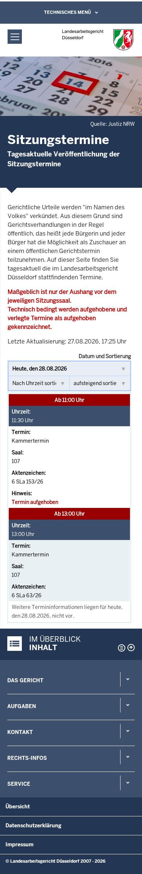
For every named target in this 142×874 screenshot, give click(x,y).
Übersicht (17, 806)
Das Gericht (25, 680)
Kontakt (20, 732)
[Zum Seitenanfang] (131, 647)
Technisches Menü (67, 12)
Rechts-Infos (27, 758)
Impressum (19, 844)
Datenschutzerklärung (33, 825)
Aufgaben (21, 706)
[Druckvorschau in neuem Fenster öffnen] (120, 648)
